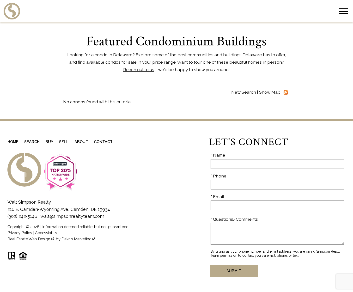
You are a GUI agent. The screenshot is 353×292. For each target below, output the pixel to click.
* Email (217, 196)
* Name (218, 155)
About (81, 142)
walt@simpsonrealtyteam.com (72, 216)
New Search (243, 92)
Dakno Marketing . (78, 239)
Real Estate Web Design (29, 239)
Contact (103, 142)
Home (12, 142)
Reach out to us (138, 69)
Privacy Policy (19, 233)
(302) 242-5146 (22, 216)
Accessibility (46, 233)
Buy (49, 142)
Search (32, 142)
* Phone (218, 175)
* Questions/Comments (234, 219)
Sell (64, 142)
